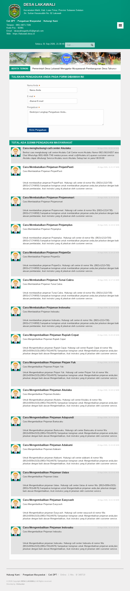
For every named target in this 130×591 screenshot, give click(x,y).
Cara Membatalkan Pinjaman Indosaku (46, 307)
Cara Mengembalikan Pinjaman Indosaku (48, 527)
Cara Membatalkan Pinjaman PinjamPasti (48, 167)
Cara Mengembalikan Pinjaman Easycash (48, 500)
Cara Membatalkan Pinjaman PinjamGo (47, 252)
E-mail (31, 96)
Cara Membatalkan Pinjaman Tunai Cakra (48, 280)
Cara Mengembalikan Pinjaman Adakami (47, 445)
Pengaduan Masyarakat (29, 21)
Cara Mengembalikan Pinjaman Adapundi (48, 417)
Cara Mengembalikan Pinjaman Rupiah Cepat (51, 335)
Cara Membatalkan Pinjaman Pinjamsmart (48, 197)
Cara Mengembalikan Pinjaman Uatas (46, 472)
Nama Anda (33, 85)
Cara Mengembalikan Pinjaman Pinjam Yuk (49, 362)
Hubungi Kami (50, 21)
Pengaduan (33, 107)
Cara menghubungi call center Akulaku (47, 148)
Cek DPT (10, 21)
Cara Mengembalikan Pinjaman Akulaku (47, 390)
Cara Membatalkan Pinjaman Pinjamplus (48, 225)
